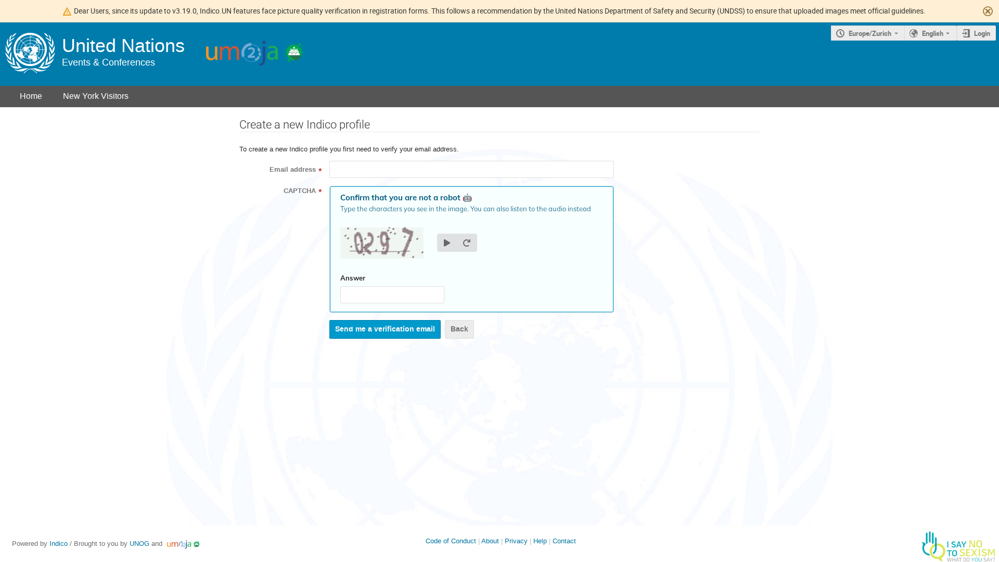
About (490, 541)
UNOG (139, 543)
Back (459, 329)
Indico (58, 543)
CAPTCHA (300, 191)
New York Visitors (96, 96)
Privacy (516, 541)
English (932, 33)
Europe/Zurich (870, 33)
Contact (564, 541)
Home (31, 96)
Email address (293, 169)
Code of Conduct (451, 541)
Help (540, 541)
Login (982, 33)
